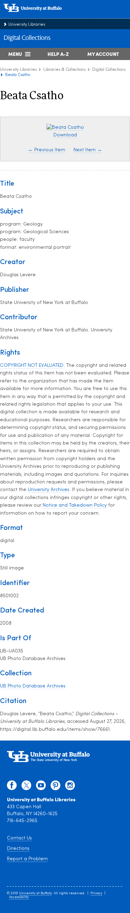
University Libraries (26, 25)
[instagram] (70, 787)
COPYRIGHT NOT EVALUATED (31, 365)
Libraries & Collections (64, 70)
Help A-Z (58, 53)
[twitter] (26, 787)
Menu (15, 53)
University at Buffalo (35, 893)
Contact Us (19, 838)
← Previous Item (46, 150)
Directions (18, 848)
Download (65, 135)
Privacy (96, 893)
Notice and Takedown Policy (75, 505)
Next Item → (87, 150)
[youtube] (41, 787)
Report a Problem (27, 859)
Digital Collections (26, 38)
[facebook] (12, 787)
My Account (103, 53)
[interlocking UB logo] (40, 15)
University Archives (48, 489)
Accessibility (19, 897)
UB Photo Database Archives (33, 686)
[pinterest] (55, 787)
